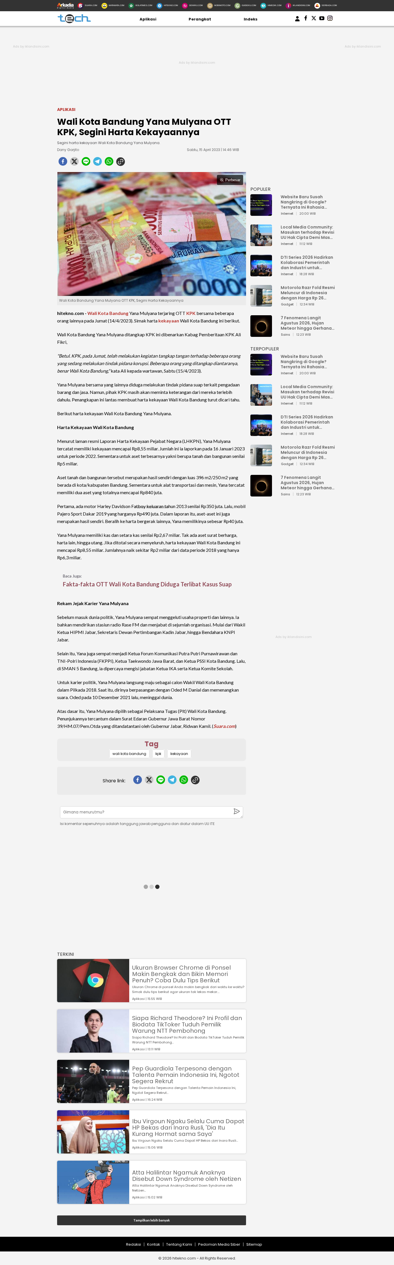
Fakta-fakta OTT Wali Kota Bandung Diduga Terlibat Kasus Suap (147, 584)
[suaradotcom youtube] (321, 19)
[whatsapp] (109, 163)
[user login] (297, 21)
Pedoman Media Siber (219, 1244)
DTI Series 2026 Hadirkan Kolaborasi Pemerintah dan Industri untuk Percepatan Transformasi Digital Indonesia (307, 262)
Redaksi (133, 1244)
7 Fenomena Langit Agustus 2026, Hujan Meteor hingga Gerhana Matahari (306, 323)
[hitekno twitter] (313, 19)
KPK (191, 313)
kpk (158, 753)
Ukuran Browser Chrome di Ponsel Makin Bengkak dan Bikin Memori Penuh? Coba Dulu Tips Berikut (181, 973)
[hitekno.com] (74, 22)
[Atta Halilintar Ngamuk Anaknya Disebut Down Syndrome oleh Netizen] (93, 1201)
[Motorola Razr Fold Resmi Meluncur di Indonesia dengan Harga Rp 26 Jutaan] (261, 303)
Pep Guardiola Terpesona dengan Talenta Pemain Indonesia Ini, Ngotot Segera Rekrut (185, 1074)
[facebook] (63, 163)
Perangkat (200, 19)
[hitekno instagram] (330, 19)
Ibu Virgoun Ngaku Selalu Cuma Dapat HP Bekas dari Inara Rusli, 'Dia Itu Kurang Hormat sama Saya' (188, 1127)
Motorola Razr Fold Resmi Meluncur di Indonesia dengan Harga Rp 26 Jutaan (308, 293)
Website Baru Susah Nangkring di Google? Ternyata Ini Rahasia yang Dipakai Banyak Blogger (304, 202)
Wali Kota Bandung (107, 313)
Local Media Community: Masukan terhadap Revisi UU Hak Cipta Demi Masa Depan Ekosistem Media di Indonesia (307, 232)
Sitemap (254, 1244)
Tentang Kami (179, 1244)
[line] (86, 163)
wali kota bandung (129, 753)
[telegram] (97, 163)
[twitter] (74, 163)
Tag (152, 744)
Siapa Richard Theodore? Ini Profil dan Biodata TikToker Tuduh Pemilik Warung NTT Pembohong (187, 1024)
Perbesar (232, 180)
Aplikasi (148, 19)
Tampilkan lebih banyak (151, 1220)
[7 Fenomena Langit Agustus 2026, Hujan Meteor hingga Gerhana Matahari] (261, 334)
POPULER (260, 189)
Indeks (251, 19)
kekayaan (168, 320)
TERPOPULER (264, 348)
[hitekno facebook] (305, 19)
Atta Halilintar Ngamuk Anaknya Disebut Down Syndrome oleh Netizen (186, 1175)
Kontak (153, 1244)
